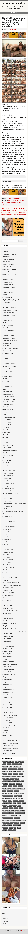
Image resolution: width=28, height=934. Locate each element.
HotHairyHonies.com (8, 486)
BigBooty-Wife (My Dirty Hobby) (11, 300)
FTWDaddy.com (7, 437)
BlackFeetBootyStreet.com (10, 310)
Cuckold (15, 776)
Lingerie (8, 202)
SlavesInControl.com (8, 661)
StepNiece (11, 820)
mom (14, 803)
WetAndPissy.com (8, 745)
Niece (24, 803)
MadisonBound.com (8, 547)
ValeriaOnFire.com (8, 735)
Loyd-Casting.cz (7, 542)
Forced (12, 788)
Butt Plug (21, 771)
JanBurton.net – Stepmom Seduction (13, 511)
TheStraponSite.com (8, 712)
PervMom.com (7, 620)
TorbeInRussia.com (8, 722)
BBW (15, 766)
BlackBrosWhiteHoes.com (10, 307)
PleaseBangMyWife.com (9, 623)
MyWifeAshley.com (8, 587)
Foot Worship (6, 788)
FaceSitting (5, 783)
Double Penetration (7, 781)
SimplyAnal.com (7, 659)
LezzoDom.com (7, 539)
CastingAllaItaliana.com (9, 333)
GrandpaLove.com (8, 455)
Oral (14, 805)
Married (10, 800)
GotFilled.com (7, 452)
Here (24, 187)
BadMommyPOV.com (9, 287)
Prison (19, 810)
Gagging (16, 788)
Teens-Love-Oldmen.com (10, 705)
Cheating (15, 773)
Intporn (4, 913)
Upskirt (19, 827)
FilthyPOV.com (7, 424)
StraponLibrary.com (8, 689)
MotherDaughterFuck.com (10, 577)
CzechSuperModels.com (9, 366)
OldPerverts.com (7, 605)
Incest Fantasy (20, 793)
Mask (15, 800)
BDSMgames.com (8, 294)
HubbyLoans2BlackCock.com (11, 491)
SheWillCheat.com (8, 656)
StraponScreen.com (8, 692)
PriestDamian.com (8, 636)
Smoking (15, 815)
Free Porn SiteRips (14, 3)
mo (10, 803)
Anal (22, 761)
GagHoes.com (7, 442)
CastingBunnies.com (8, 335)
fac (22, 781)
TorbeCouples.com (8, 717)
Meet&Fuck (6, 554)
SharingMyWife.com (8, 654)
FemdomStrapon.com (9, 417)
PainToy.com (6, 615)
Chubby (21, 773)
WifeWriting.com (7, 750)
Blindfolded (5, 771)
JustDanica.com (7, 516)
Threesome (10, 825)
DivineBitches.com (8, 376)
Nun (4, 805)
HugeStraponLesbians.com (10, 493)
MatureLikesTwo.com (8, 552)
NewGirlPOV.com (8, 595)
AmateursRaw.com (8, 272)
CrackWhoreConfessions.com (11, 351)
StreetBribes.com (7, 697)
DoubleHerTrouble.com (9, 384)
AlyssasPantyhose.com (9, 269)
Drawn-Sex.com (7, 386)
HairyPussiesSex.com (9, 470)
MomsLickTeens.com (8, 570)
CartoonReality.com (8, 330)
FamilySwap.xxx (7, 412)
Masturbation (20, 800)
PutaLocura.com (7, 643)
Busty (14, 200)
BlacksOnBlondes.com (9, 315)
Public (23, 810)
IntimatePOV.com (7, 506)
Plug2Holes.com (7, 626)
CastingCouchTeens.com (10, 340)
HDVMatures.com (8, 473)
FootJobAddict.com (8, 432)
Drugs (14, 781)
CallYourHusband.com (9, 325)
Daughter (5, 778)
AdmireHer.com (7, 256)
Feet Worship (19, 783)
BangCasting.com (8, 289)
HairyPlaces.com (7, 468)
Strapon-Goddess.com (9, 671)
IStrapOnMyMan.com (8, 508)
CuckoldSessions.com (9, 361)
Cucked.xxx (6, 356)
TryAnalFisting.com (8, 730)
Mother (19, 803)
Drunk (18, 781)
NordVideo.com (7, 600)
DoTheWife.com (7, 381)
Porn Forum (5, 921)
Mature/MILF (14, 202)
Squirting (10, 817)
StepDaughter (17, 817)
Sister (10, 815)
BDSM (19, 766)
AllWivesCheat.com (8, 264)
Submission (17, 822)
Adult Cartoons (10, 761)
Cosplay (5, 776)
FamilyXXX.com (7, 414)
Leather (5, 798)
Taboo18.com (6, 702)
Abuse (5, 761)
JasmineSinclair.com (8, 514)
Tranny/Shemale (17, 825)
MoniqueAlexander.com (9, 575)
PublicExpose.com (8, 641)
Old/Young (9, 805)
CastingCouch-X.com (9, 338)
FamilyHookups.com (8, 404)
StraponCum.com (7, 677)
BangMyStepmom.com (15, 198)
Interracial (5, 795)
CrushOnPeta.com (8, 353)
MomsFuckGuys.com (8, 567)
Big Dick (10, 200)
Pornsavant (5, 918)
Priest (14, 810)
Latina (20, 795)
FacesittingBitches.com (9, 396)
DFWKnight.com (7, 371)
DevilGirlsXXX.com (8, 368)
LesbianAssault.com (8, 524)
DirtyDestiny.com (7, 373)
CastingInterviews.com (9, 345)
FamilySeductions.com (9, 407)
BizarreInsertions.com (9, 305)
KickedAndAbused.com (9, 519)
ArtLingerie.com (7, 282)
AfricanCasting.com (8, 259)
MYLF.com (6, 580)
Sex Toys (5, 815)
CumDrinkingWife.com (9, 363)
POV (4, 810)
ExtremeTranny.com (8, 394)
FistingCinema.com (8, 429)
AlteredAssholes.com (8, 266)
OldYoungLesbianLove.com (10, 610)
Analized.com (6, 277)
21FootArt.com (7, 249)
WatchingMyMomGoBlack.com (11, 743)
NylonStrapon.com (8, 603)
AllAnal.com (6, 261)
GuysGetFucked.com (8, 463)
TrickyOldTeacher (7, 727)
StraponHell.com (7, 684)
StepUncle (23, 820)
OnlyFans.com (7, 613)
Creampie (10, 776)
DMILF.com (6, 379)
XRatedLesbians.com (9, 753)
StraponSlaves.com (8, 694)
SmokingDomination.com (10, 664)
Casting (10, 773)
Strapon (10, 822)
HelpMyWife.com (7, 478)
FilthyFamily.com (7, 422)
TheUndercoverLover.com (10, 715)
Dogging (17, 778)
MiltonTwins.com (7, 562)
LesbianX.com (7, 534)
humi (15, 793)
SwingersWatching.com (9, 699)
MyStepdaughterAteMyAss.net (11, 582)
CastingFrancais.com (8, 343)
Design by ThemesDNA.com (18, 931)
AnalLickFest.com (8, 279)
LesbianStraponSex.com (9, 531)
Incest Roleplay (7, 501)
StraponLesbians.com (9, 687)
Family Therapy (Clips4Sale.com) (12, 401)
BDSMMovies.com (8, 297)
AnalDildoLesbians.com (9, 274)
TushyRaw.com (7, 733)
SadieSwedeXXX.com (9, 649)
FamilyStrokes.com (8, 409)
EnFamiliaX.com (7, 391)
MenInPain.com (7, 557)
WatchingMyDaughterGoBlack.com (12, 740)
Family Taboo (12, 783)
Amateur (17, 761)
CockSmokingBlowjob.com (10, 348)
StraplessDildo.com (8, 669)
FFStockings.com (7, 419)
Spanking (5, 817)
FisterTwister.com (7, 427)
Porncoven (5, 916)
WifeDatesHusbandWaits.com (11, 748)
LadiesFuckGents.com (9, 521)
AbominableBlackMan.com (10, 254)
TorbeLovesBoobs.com (9, 725)
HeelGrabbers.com (8, 475)
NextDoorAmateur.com (9, 598)
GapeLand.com (7, 447)
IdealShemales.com (8, 496)
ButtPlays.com (7, 323)
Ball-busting (6, 766)
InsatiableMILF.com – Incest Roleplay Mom (14, 503)
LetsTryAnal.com (7, 536)
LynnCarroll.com (7, 544)
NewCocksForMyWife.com (10, 592)
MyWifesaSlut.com (8, 590)
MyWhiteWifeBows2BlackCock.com (12, 585)
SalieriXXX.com (7, 651)
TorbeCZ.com (6, 720)
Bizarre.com (6, 302)
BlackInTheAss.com (8, 312)
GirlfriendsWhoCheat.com (10, 450)
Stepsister (17, 820)
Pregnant (9, 810)
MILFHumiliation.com (8, 559)
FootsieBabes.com (8, 435)
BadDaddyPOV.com (8, 284)
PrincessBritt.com (7, 638)
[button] (14, 176)
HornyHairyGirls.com (8, 483)
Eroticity (4, 911)
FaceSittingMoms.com (9, 399)
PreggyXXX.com (7, 633)
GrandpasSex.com (8, 457)
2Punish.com (6, 251)
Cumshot (19, 200)
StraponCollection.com (9, 674)
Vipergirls (4, 923)
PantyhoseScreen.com (9, 618)
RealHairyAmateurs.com (9, 646)
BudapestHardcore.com (9, 320)
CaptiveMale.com (7, 328)
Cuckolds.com (7, 358)
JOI (15, 795)
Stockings (4, 204)
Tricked (11, 827)
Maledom (5, 800)
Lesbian (10, 798)
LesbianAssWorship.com (9, 526)
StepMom (20, 202)
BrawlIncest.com (7, 317)
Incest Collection (7, 498)
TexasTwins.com (7, 707)
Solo (20, 815)
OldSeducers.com (8, 608)
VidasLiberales (7, 738)
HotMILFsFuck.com (8, 488)
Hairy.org (5, 465)
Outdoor (18, 805)
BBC (11, 766)
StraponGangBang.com (9, 682)
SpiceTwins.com (7, 666)
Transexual (5, 827)
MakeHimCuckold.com (9, 549)
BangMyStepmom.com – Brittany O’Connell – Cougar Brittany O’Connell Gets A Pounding (13, 22)
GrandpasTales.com (8, 460)
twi (15, 827)
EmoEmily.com (7, 389)
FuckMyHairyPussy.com (9, 440)
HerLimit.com (6, 480)
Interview (10, 795)
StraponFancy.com (8, 679)
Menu (15, 12)
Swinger (22, 822)
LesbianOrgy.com (7, 529)
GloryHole (22, 788)
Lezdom (15, 798)
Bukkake (11, 771)
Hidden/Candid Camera (8, 793)
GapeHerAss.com (8, 445)
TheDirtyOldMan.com (8, 710)
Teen (4, 825)
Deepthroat (11, 778)
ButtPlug (5, 773)
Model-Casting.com (8, 564)
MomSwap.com (7, 572)
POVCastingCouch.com (9, 628)
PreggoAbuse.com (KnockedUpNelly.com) (14, 631)
